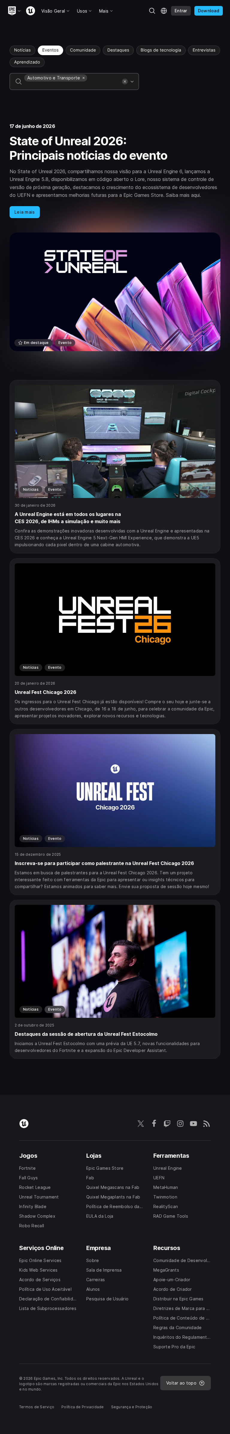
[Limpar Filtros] (125, 81)
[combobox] (71, 86)
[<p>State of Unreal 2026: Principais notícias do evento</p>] (115, 237)
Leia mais (24, 212)
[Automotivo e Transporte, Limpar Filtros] (83, 78)
